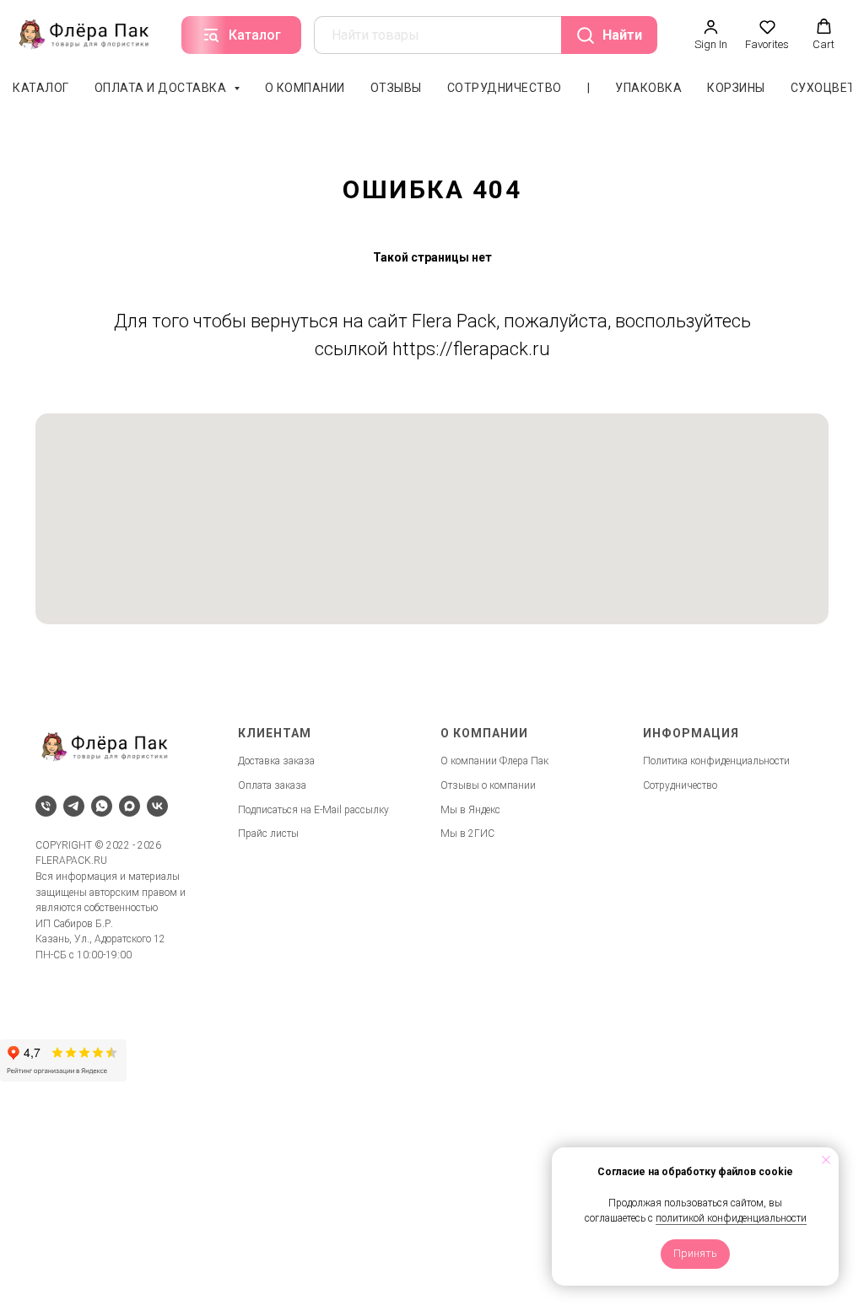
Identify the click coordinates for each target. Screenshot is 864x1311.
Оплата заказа (272, 785)
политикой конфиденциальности (731, 1218)
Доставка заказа (276, 761)
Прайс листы (268, 833)
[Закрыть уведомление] (826, 1160)
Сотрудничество (504, 87)
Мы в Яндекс (470, 810)
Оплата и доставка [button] (162, 87)
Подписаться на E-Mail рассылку (313, 810)
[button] (710, 35)
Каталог (41, 87)
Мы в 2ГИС (467, 833)
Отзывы (396, 87)
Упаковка (648, 87)
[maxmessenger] (129, 806)
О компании (305, 87)
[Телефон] (46, 806)
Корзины (736, 87)
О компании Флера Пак (494, 761)
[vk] (157, 806)
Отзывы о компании (488, 785)
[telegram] (73, 806)
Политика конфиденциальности (716, 761)
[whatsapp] (101, 806)
